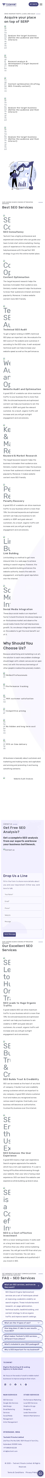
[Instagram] (10, 1384)
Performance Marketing (32, 1400)
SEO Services (8, 1400)
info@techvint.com (10, 1451)
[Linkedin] (5, 1384)
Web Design (7, 1406)
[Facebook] (15, 1384)
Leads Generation (30, 1413)
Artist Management (10, 1422)
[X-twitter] (21, 1384)
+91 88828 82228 (10, 1448)
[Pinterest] (26, 1384)
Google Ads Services (10, 1403)
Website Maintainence (32, 1416)
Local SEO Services (30, 1403)
